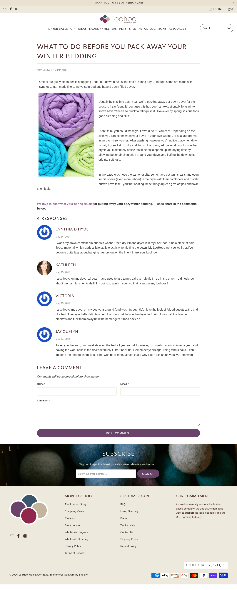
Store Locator (73, 525)
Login (217, 9)
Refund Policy (128, 546)
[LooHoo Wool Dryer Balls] (119, 19)
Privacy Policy (73, 546)
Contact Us (126, 532)
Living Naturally (129, 511)
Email (124, 384)
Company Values (75, 511)
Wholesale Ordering (76, 539)
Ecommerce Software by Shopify (68, 574)
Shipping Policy (129, 539)
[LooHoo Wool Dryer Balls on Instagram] (16, 9)
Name (41, 384)
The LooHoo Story (75, 504)
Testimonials (127, 525)
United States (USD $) (203, 565)
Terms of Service (74, 552)
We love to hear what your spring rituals (65, 203)
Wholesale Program (76, 532)
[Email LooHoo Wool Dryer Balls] (4, 9)
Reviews (70, 518)
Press (123, 518)
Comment (43, 400)
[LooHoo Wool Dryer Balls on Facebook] (10, 9)
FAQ (123, 504)
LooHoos (183, 145)
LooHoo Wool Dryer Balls (33, 574)
